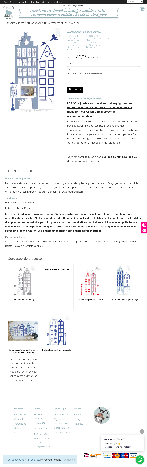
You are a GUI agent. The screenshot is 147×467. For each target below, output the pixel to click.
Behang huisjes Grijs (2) (23, 300)
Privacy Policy (61, 414)
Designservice (68, 23)
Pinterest (78, 423)
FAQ (38, 2)
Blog (32, 2)
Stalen (13, 2)
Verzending (20, 423)
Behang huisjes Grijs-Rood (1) (90, 300)
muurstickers (75, 191)
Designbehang (27, 23)
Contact (46, 2)
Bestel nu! (75, 89)
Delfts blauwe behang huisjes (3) (123, 300)
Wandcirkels (41, 23)
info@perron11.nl (43, 447)
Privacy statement (50, 459)
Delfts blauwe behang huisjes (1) (56, 350)
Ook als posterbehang (16, 236)
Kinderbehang (13, 23)
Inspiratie (23, 2)
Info (77, 23)
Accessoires (54, 23)
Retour (18, 428)
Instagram (79, 419)
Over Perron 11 (22, 414)
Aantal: (70, 63)
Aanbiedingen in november (57, 269)
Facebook (79, 414)
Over (5, 2)
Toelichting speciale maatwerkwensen (85, 73)
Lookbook (57, 2)
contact (102, 226)
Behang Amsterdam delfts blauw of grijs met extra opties (23, 351)
